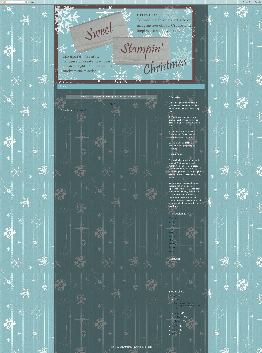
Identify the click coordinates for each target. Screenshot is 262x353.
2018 (175, 330)
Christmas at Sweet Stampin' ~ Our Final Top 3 (187, 305)
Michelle (173, 233)
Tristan (172, 247)
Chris (171, 222)
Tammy (172, 244)
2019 (175, 326)
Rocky (172, 236)
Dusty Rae (174, 229)
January (179, 321)
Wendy (172, 251)
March (178, 313)
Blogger (148, 347)
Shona (172, 240)
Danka (172, 225)
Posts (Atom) (80, 110)
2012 (175, 334)
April (177, 300)
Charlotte (173, 218)
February (179, 317)
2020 (175, 296)
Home (63, 86)
